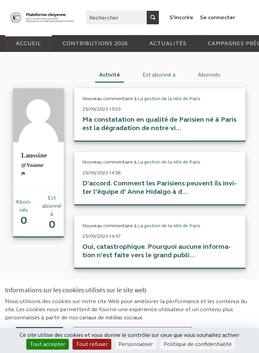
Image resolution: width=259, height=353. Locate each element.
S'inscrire (181, 17)
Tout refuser (92, 344)
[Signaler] (23, 174)
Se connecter (217, 17)
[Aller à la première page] (42, 17)
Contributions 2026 (95, 43)
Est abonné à (159, 74)
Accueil (28, 43)
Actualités (167, 43)
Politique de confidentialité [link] (198, 344)
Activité (109, 74)
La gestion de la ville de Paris (169, 98)
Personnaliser (135, 344)
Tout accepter (47, 344)
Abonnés (209, 74)
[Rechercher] (153, 17)
